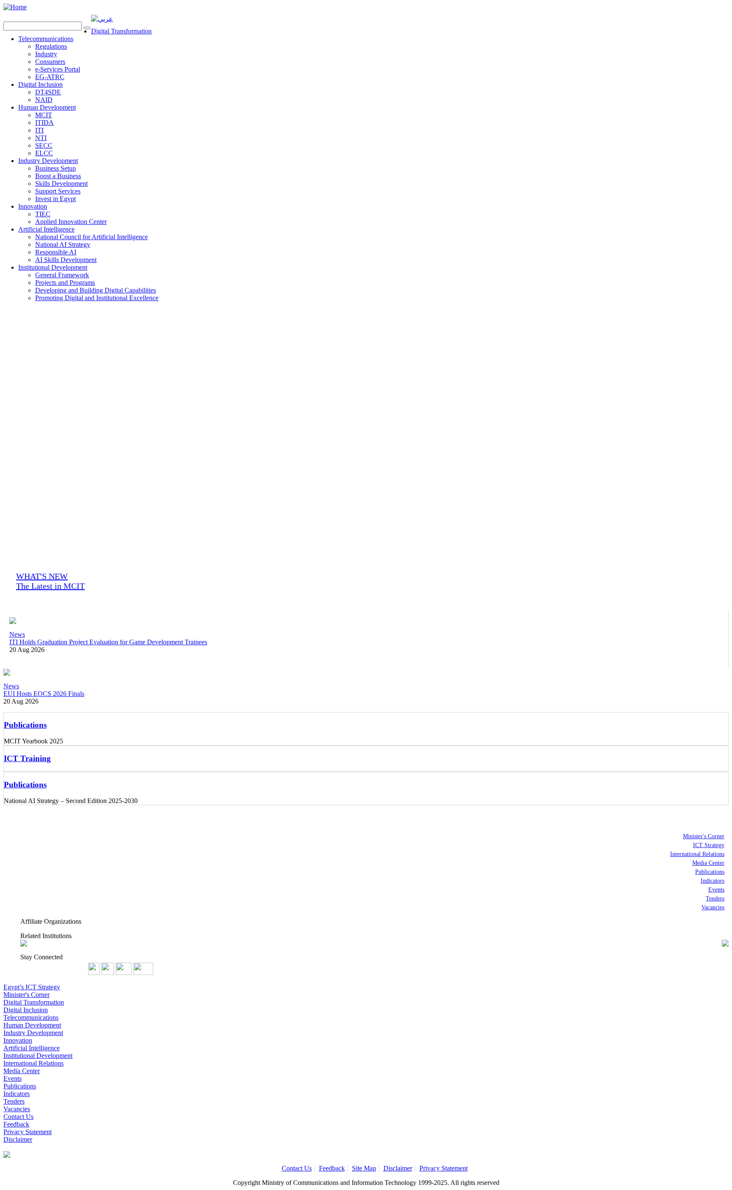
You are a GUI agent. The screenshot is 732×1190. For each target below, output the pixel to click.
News (17, 634)
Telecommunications (45, 38)
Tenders (715, 898)
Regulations (51, 46)
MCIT (43, 115)
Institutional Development (52, 267)
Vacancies (713, 907)
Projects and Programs (65, 282)
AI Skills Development (66, 259)
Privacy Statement (27, 1131)
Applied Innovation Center (71, 221)
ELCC (44, 153)
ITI (39, 130)
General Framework (62, 275)
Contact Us (18, 1116)
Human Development (47, 107)
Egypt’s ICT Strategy (31, 987)
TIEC (42, 214)
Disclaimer (17, 1139)
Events (716, 889)
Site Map (364, 1168)
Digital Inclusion (40, 84)
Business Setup (55, 168)
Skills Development (61, 183)
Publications (709, 872)
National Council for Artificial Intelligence (91, 236)
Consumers (50, 61)
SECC (44, 145)
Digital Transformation (121, 31)
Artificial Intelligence (46, 229)
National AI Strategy (62, 244)
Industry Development (48, 160)
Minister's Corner (703, 836)
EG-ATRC (49, 76)
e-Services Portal (57, 69)
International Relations (697, 854)
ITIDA (44, 122)
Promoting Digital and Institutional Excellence (96, 297)
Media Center (708, 863)
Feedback (16, 1124)
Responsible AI (55, 252)
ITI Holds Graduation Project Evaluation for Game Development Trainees (108, 642)
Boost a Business (58, 175)
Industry (46, 54)
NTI (41, 137)
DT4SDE (48, 92)
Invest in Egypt (55, 198)
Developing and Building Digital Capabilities (95, 290)
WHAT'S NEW (50, 581)
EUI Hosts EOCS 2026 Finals (43, 693)
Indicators (712, 881)
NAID (44, 99)
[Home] (15, 7)
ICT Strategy (708, 845)
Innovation (32, 206)
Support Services (57, 191)
